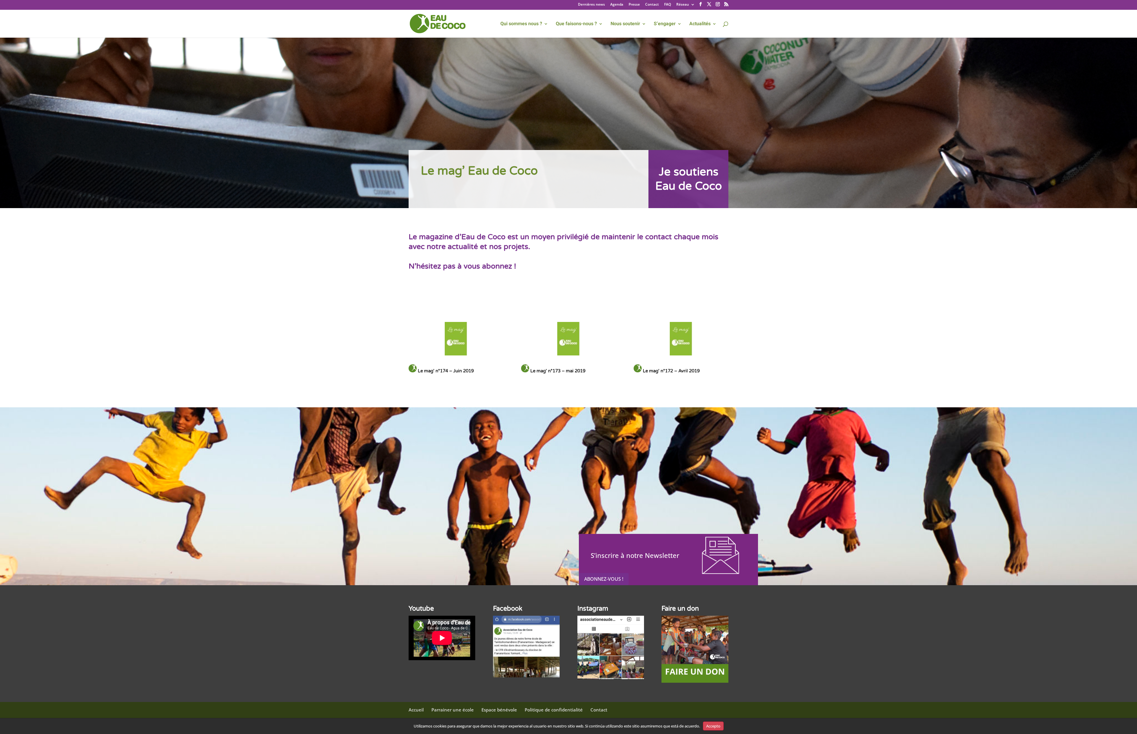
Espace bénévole (499, 710)
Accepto (713, 726)
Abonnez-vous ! (603, 579)
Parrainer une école (452, 710)
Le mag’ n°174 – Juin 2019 (446, 371)
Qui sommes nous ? (521, 24)
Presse (634, 5)
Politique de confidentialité (554, 710)
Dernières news (591, 5)
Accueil (416, 710)
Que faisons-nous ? (576, 24)
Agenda (616, 5)
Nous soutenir (625, 24)
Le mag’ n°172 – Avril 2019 (671, 371)
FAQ (667, 5)
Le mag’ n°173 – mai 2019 (557, 371)
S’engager (665, 24)
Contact (652, 5)
